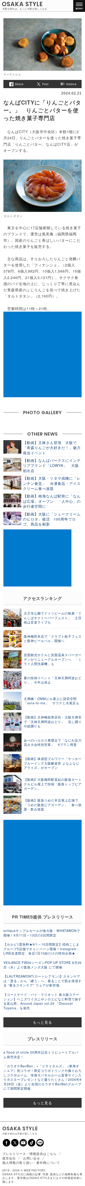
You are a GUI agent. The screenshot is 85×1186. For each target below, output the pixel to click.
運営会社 (9, 1158)
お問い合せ (31, 1158)
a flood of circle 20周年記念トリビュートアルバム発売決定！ (40, 1054)
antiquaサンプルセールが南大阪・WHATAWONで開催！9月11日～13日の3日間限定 (41, 932)
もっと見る (42, 1022)
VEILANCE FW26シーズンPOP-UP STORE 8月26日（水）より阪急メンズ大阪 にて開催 (42, 964)
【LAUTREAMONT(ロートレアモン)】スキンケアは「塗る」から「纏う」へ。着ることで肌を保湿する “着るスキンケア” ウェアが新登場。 (42, 980)
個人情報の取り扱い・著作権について (31, 1162)
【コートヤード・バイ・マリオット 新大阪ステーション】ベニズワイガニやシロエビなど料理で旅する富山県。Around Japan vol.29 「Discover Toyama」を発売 (42, 1001)
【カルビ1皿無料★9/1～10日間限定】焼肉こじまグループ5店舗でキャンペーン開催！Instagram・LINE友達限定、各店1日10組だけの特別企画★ (41, 948)
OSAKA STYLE (22, 4)
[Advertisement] (42, 354)
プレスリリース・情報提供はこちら (29, 1153)
